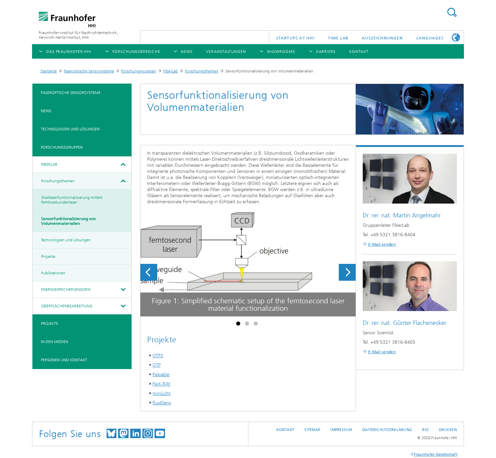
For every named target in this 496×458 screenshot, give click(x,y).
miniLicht (162, 393)
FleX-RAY (162, 384)
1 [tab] (239, 325)
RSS (425, 430)
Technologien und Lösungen (70, 129)
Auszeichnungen (382, 38)
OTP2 (158, 356)
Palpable (161, 374)
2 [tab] (248, 325)
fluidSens (162, 403)
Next (347, 272)
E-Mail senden (382, 244)
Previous (148, 272)
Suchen (451, 12)
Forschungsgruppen (138, 71)
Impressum (341, 430)
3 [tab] (256, 325)
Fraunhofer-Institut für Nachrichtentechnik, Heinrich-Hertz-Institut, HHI (78, 35)
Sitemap (312, 430)
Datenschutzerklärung (387, 430)
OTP (157, 365)
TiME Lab (338, 38)
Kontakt (285, 430)
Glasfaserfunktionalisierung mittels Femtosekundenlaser (72, 200)
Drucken (448, 430)
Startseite (48, 71)
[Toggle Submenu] (122, 164)
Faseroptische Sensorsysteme (89, 71)
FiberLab (170, 71)
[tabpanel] (248, 264)
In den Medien (54, 341)
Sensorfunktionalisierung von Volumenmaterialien (68, 221)
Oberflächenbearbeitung (66, 306)
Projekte (48, 256)
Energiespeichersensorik (66, 289)
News (46, 111)
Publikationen (53, 273)
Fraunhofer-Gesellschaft (435, 454)
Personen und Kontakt (64, 360)
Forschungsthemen (201, 71)
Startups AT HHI (295, 38)
